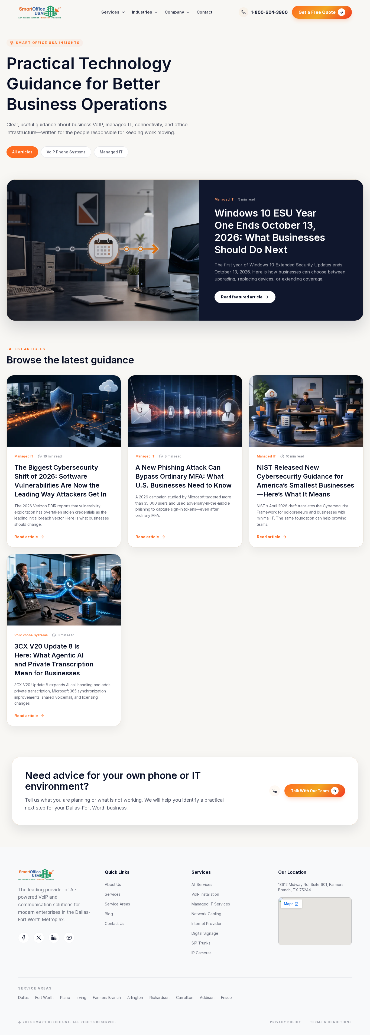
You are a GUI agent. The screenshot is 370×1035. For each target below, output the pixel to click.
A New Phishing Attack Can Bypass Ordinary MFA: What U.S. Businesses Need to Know (183, 476)
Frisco (226, 997)
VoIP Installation (205, 894)
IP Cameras (202, 952)
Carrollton (184, 997)
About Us (113, 884)
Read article (26, 536)
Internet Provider (207, 923)
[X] (38, 937)
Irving (81, 997)
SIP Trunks (201, 943)
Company (174, 12)
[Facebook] (23, 937)
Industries (142, 12)
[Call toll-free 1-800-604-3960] (274, 790)
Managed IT (111, 152)
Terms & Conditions (331, 1022)
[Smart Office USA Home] (46, 12)
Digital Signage (205, 933)
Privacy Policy (285, 1022)
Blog (109, 913)
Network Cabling (206, 913)
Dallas (23, 997)
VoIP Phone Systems (66, 152)
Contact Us (114, 923)
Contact (204, 12)
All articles (22, 152)
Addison (207, 997)
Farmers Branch (107, 997)
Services (110, 12)
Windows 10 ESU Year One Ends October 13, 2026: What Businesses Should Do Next (270, 231)
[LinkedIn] (53, 937)
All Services (202, 884)
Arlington (135, 997)
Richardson (160, 997)
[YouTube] (69, 937)
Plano (65, 997)
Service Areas (117, 904)
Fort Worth (44, 997)
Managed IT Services (211, 904)
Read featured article (241, 297)
